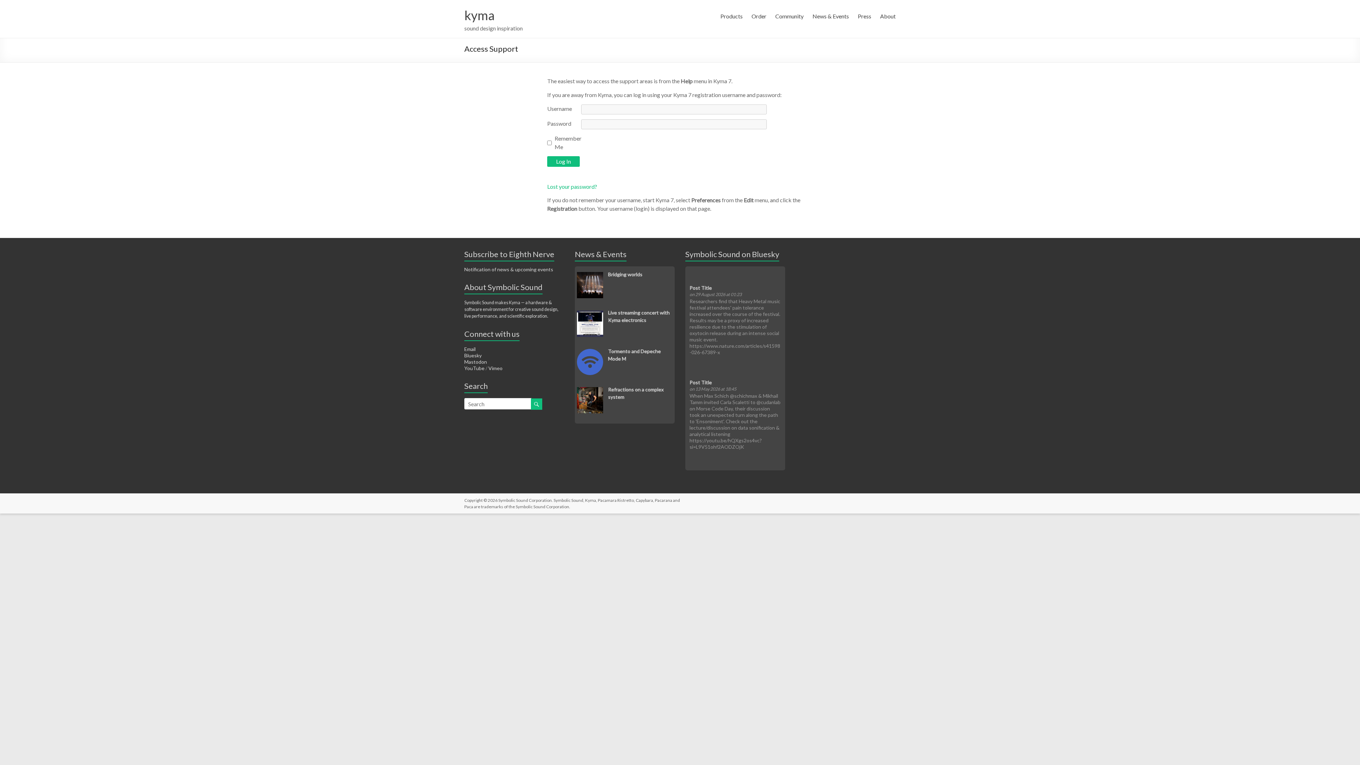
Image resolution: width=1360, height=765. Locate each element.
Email (470, 349)
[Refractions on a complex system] (590, 391)
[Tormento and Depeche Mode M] (590, 353)
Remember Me (568, 142)
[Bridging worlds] (590, 276)
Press (864, 16)
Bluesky (473, 355)
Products (731, 16)
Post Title (701, 288)
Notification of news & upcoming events (508, 269)
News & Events (830, 16)
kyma (479, 15)
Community (789, 16)
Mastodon (475, 362)
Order (759, 16)
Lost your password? (572, 186)
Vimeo (495, 368)
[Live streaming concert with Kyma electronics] (590, 314)
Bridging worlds (625, 274)
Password (559, 123)
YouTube (474, 368)
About (888, 16)
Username (559, 108)
